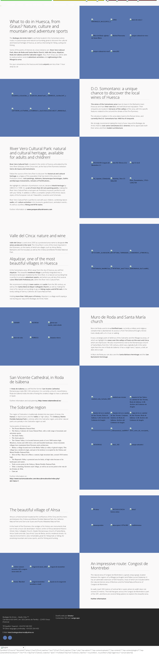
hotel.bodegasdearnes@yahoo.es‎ (21, 632)
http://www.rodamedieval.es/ (49, 400)
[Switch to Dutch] (110, 5)
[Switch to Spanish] (101, 5)
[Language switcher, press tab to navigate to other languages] (12, 647)
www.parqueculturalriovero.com (39, 209)
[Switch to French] (120, 5)
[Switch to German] (130, 5)
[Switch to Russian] (141, 5)
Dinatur (71, 616)
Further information (98, 599)
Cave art (15, 471)
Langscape (75, 618)
